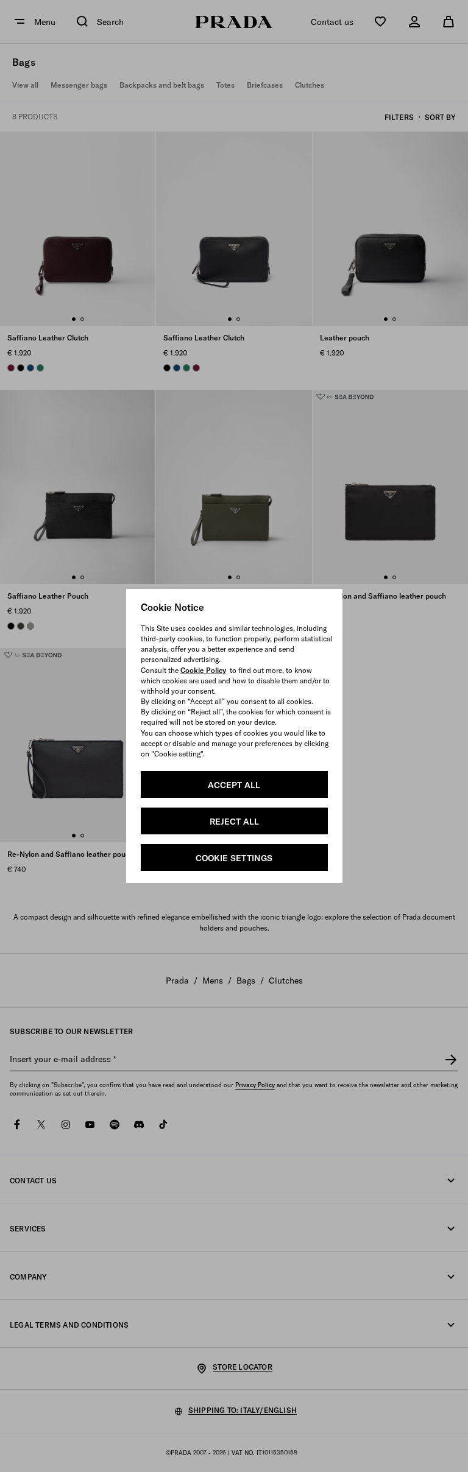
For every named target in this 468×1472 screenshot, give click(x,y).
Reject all (234, 821)
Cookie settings (234, 858)
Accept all (234, 785)
